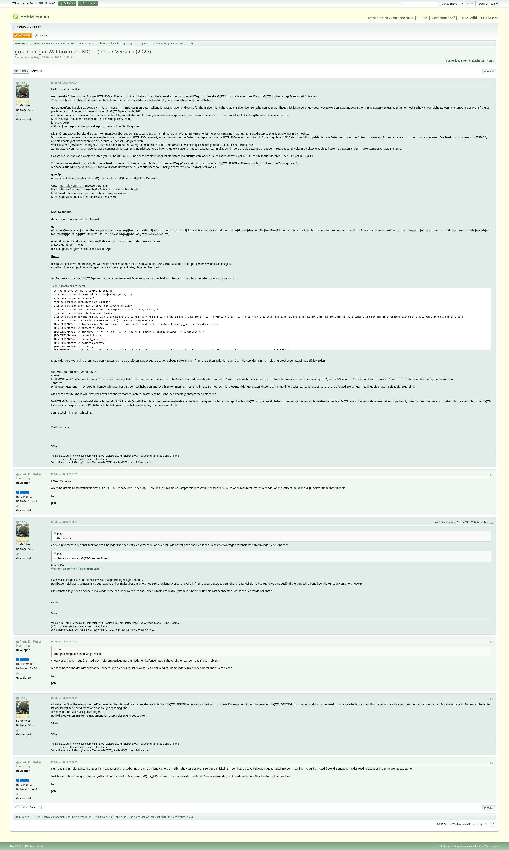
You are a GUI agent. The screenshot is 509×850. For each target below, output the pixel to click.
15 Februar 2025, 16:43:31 (64, 82)
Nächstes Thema (483, 60)
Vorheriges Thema (458, 60)
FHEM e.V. (489, 17)
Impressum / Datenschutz (391, 17)
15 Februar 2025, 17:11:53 (64, 474)
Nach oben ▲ (492, 845)
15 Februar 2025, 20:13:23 (64, 641)
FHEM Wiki (467, 17)
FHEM (423, 17)
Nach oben (20, 807)
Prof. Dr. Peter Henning (29, 476)
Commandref (443, 17)
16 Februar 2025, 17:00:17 (64, 762)
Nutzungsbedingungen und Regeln (464, 845)
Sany (23, 83)
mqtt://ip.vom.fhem (71, 185)
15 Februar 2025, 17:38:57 (64, 521)
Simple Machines (37, 846)
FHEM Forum (34, 16)
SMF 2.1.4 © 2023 (19, 846)
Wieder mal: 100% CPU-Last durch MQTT (76, 569)
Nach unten (21, 71)
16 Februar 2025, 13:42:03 (64, 697)
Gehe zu (441, 823)
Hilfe (440, 845)
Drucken (489, 71)
